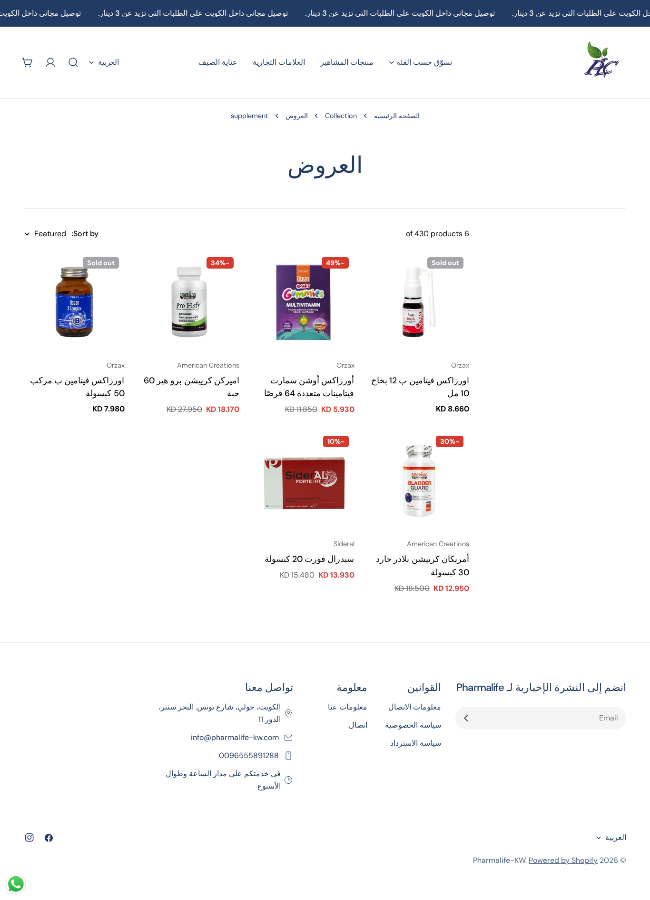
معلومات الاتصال (414, 707)
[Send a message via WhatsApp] (16, 884)
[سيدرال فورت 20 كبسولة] (304, 480)
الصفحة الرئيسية (397, 115)
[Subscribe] (466, 718)
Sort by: (85, 234)
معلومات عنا (347, 707)
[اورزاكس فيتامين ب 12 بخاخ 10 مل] (419, 301)
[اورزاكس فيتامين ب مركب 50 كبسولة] (74, 301)
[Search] (73, 62)
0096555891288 (250, 755)
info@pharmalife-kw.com (236, 737)
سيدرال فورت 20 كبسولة (310, 559)
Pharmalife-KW (499, 860)
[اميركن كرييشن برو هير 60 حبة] (189, 301)
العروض (297, 115)
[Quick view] (382, 272)
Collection (341, 115)
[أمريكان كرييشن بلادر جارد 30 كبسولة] (419, 480)
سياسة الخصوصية (413, 725)
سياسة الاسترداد (415, 743)
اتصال (358, 725)
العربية (108, 62)
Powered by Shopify (563, 860)
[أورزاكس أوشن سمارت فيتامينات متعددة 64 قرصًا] (304, 301)
